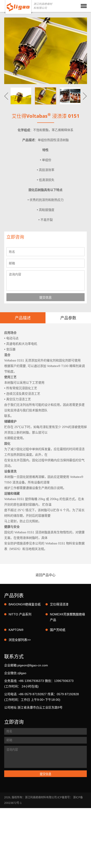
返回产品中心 (45, 575)
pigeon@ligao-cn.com (32, 665)
